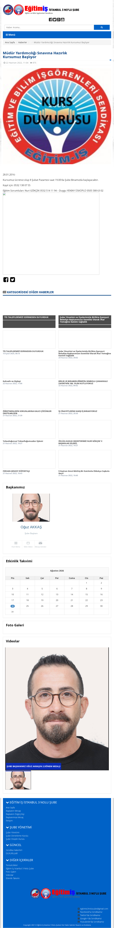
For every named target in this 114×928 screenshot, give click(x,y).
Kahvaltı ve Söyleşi (12, 381)
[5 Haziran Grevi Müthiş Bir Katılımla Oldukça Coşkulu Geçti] (84, 459)
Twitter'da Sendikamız (90, 915)
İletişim (9, 820)
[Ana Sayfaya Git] (57, 9)
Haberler (22, 42)
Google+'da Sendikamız (91, 918)
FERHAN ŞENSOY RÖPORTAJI (16, 471)
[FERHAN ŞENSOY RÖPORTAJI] (29, 459)
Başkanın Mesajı (13, 810)
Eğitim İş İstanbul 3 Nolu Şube (20, 868)
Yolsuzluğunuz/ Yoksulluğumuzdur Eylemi (23, 441)
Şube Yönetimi (12, 832)
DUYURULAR (12, 853)
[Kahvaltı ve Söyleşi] (29, 369)
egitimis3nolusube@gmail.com (94, 908)
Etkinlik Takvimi (12, 878)
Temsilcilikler (12, 865)
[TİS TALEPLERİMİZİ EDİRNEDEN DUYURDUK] (29, 339)
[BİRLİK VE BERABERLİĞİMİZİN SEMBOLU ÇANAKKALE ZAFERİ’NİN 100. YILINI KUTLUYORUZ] (84, 369)
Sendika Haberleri (14, 850)
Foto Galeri (11, 871)
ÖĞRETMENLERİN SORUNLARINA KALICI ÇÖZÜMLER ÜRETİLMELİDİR (27, 412)
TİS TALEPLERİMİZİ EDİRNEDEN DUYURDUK (23, 351)
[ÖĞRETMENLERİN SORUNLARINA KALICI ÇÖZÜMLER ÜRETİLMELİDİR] (29, 399)
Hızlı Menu (16, 547)
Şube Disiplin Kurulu (15, 839)
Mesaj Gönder (40, 547)
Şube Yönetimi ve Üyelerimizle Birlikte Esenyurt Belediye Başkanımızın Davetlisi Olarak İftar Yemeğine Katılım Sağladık (84, 353)
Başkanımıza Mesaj (14, 817)
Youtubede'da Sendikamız (92, 921)
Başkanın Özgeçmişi (15, 814)
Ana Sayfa (10, 42)
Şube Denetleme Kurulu (17, 835)
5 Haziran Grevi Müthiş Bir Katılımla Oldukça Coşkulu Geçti (84, 472)
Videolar (9, 875)
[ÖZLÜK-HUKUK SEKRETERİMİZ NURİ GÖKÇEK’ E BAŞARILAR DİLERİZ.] (84, 429)
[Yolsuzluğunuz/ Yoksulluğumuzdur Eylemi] (29, 429)
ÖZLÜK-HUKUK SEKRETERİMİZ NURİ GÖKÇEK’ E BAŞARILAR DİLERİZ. (80, 442)
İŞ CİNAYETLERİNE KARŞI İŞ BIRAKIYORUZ (77, 411)
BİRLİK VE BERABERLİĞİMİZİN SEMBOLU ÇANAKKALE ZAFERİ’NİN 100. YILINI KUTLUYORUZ (83, 382)
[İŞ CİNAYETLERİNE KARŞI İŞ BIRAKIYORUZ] (84, 399)
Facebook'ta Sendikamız (91, 911)
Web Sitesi (28, 547)
